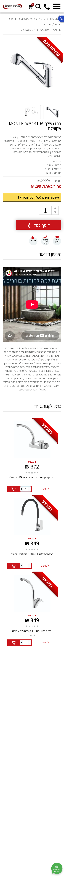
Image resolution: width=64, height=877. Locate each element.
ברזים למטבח (54, 24)
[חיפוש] (38, 6)
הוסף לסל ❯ (38, 225)
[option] (32, 70)
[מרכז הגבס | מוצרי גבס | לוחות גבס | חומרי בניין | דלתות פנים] (12, 6)
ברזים (14, 19)
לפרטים (45, 489)
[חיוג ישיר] (47, 8)
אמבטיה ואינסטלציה (31, 19)
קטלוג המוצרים (53, 19)
